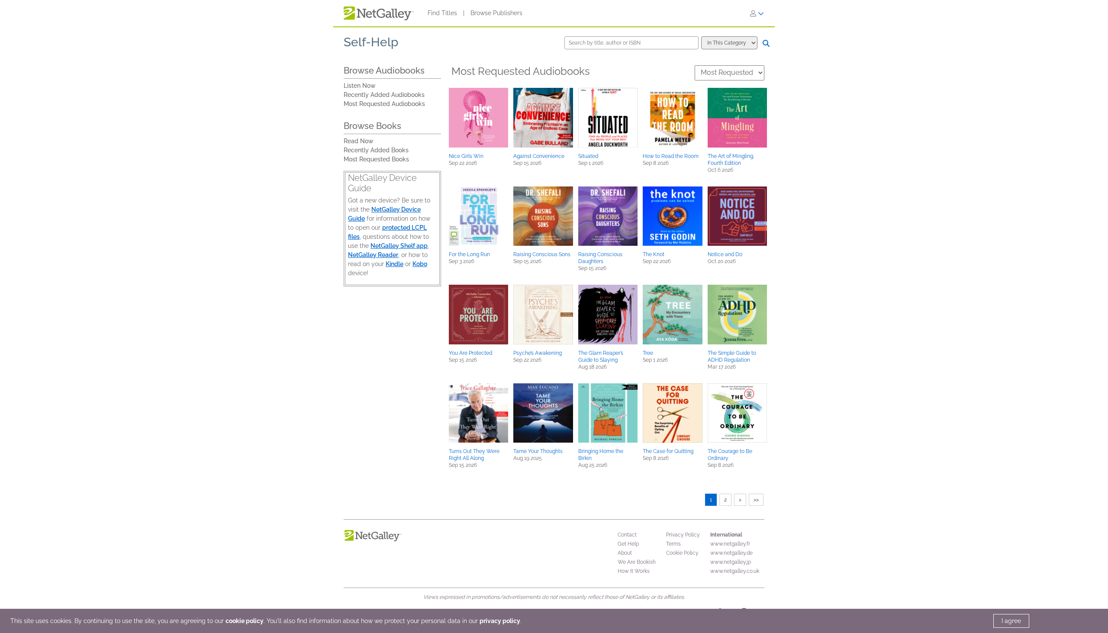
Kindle (394, 263)
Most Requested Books (376, 159)
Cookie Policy (682, 553)
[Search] (766, 43)
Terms (673, 544)
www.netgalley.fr (730, 544)
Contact (627, 535)
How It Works (634, 571)
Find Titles (442, 13)
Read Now (359, 141)
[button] (478, 117)
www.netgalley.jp (730, 562)
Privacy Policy (683, 535)
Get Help (628, 544)
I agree (1011, 620)
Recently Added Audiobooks (384, 94)
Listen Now (360, 85)
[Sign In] (757, 13)
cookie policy (244, 620)
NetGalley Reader (373, 254)
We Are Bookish (637, 562)
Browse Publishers (496, 13)
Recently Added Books (376, 150)
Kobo (419, 263)
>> (756, 500)
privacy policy (500, 620)
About (625, 553)
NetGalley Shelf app (399, 245)
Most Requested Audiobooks (384, 103)
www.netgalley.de (731, 553)
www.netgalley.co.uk (734, 571)
